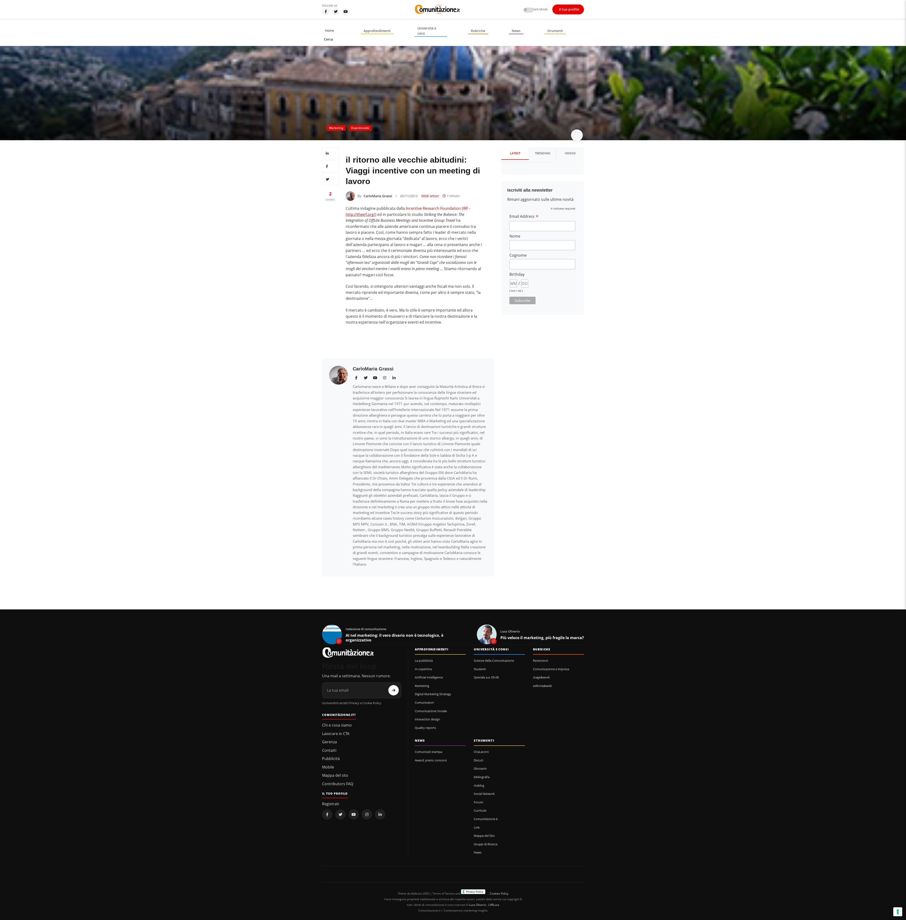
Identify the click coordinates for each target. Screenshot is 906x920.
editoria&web (542, 686)
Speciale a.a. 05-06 (486, 677)
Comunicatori (424, 702)
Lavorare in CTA (335, 733)
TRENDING (542, 153)
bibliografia (482, 777)
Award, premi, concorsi (431, 760)
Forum (478, 802)
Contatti (329, 750)
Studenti (480, 669)
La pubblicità (424, 660)
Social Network (484, 794)
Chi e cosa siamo (337, 725)
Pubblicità (331, 758)
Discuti (478, 760)
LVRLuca (493, 905)
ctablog (479, 785)
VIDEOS (570, 153)
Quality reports (425, 728)
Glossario (480, 768)
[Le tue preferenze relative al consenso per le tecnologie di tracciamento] (897, 911)
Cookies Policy (499, 893)
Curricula (480, 810)
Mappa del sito (335, 775)
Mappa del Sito (484, 836)
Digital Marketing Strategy (433, 694)
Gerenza (329, 741)
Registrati (330, 803)
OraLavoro (481, 752)
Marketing (336, 128)
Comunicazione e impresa (551, 669)
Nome (514, 236)
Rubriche (478, 31)
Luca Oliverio (477, 905)
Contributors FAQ (337, 783)
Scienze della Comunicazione (494, 660)
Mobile (328, 767)
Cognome (518, 255)
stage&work (541, 677)
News (516, 31)
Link (477, 827)
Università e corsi (426, 31)
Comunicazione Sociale (431, 711)
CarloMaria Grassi (378, 196)
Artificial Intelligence (429, 677)
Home (329, 30)
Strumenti (555, 31)
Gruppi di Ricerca (485, 844)
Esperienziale (360, 128)
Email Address (524, 216)
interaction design (427, 719)
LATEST (515, 153)
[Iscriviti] (393, 690)
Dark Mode (540, 9)
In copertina (423, 669)
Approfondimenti (377, 31)
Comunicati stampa (428, 752)
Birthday (516, 274)
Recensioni (540, 660)
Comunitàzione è (486, 819)
